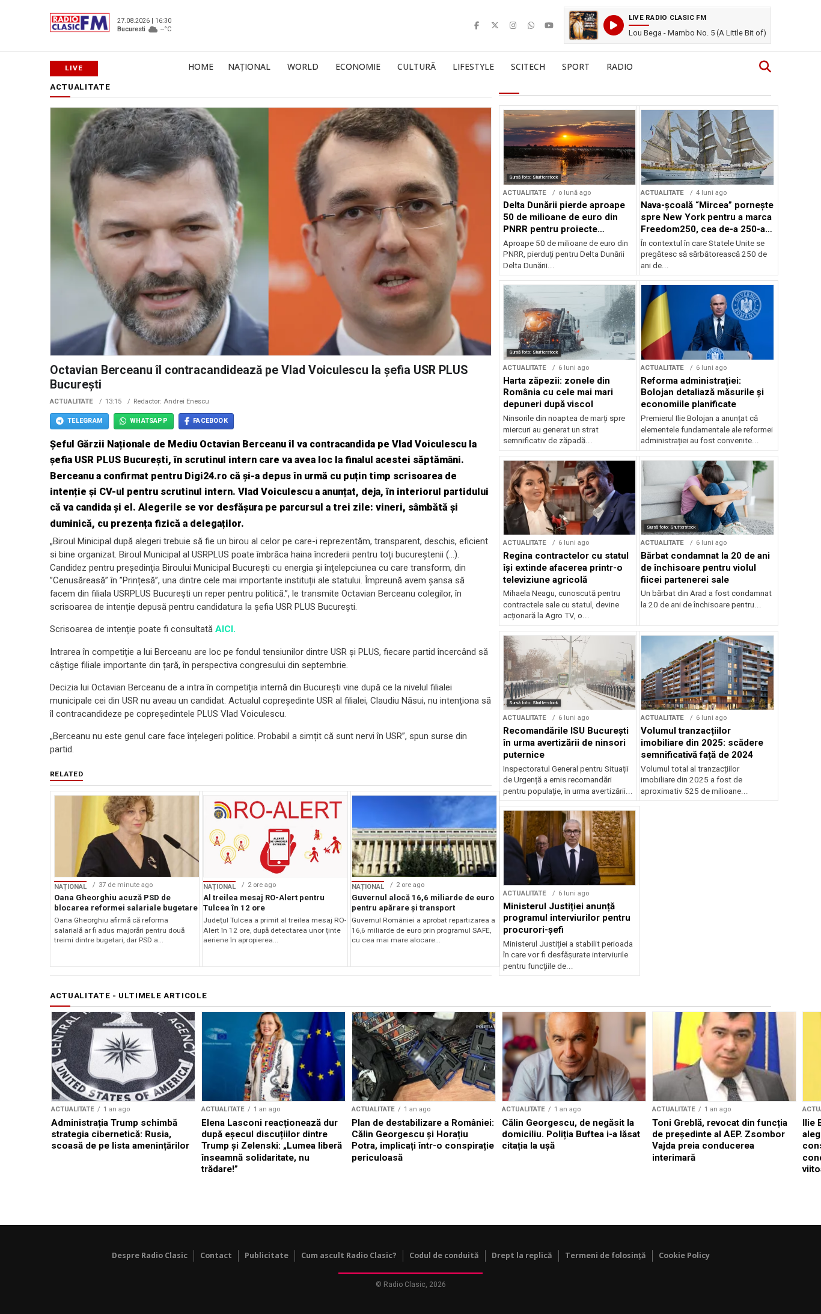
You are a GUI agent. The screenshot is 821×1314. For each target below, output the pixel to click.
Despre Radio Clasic (150, 1255)
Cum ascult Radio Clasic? (349, 1255)
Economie (357, 66)
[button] (667, 25)
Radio (619, 66)
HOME (200, 66)
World (303, 66)
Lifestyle (473, 66)
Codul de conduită (444, 1255)
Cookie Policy (684, 1255)
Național (249, 66)
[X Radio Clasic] (494, 25)
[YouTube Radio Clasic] (548, 25)
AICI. (225, 629)
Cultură (416, 66)
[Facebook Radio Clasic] (476, 25)
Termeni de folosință (605, 1255)
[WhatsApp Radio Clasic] (530, 25)
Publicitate (266, 1255)
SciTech (528, 66)
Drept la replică (522, 1255)
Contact (216, 1255)
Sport (576, 66)
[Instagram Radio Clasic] (512, 25)
